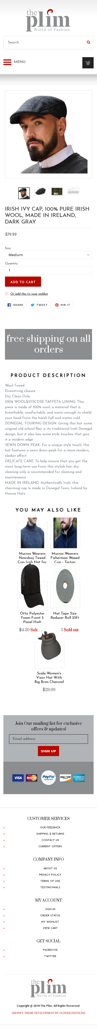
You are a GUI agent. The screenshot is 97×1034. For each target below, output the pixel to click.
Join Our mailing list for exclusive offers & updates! (48, 726)
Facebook (50, 950)
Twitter (50, 956)
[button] (26, 294)
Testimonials (50, 887)
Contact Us (50, 840)
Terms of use (50, 881)
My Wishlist (50, 922)
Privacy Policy (50, 875)
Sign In (50, 909)
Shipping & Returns (50, 834)
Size (8, 248)
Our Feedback (50, 827)
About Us (50, 868)
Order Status (50, 915)
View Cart (50, 928)
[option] (24, 193)
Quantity (11, 263)
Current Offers (50, 846)
